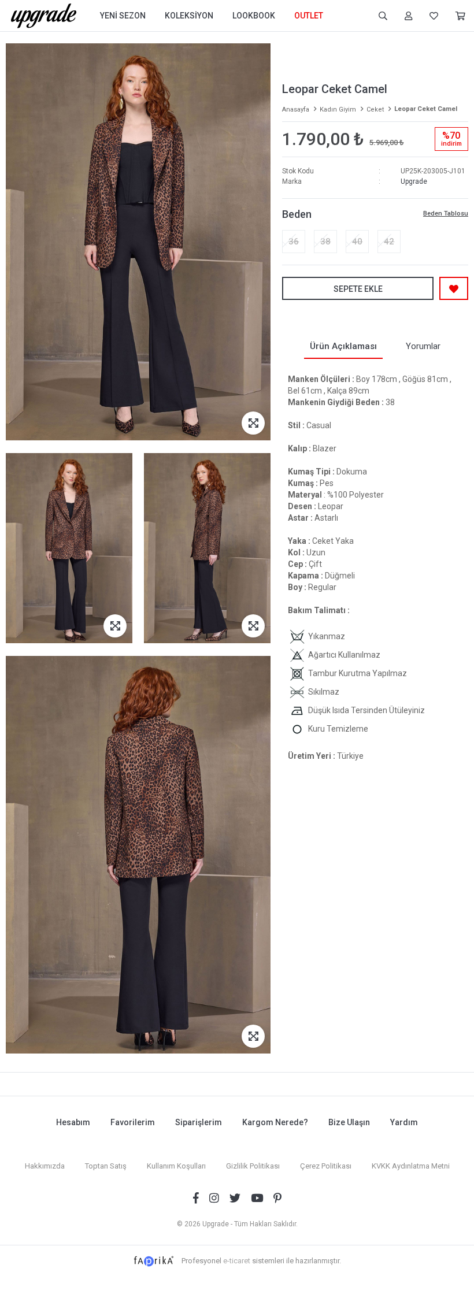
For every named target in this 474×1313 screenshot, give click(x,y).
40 (357, 241)
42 (389, 241)
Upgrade (414, 181)
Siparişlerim (198, 1122)
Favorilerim (132, 1122)
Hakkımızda (45, 1166)
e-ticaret (236, 1260)
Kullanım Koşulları (176, 1166)
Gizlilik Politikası (253, 1166)
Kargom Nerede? (275, 1122)
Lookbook (253, 15)
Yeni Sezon (123, 15)
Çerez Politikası (325, 1166)
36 (293, 241)
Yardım (404, 1122)
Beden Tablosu (445, 213)
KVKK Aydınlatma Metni (411, 1166)
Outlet (308, 15)
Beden (297, 214)
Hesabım (73, 1122)
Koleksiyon (189, 15)
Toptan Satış (106, 1166)
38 (325, 241)
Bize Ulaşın (349, 1122)
